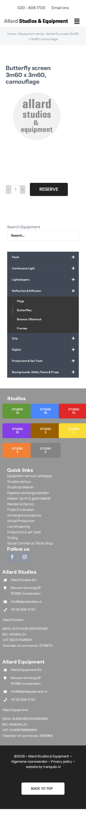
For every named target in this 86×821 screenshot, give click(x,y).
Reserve (48, 189)
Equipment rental (31, 34)
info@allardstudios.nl (26, 601)
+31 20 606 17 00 (23, 609)
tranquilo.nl (51, 766)
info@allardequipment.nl (29, 691)
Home (11, 34)
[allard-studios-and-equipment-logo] (36, 19)
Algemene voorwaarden (29, 761)
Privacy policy (61, 761)
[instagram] (25, 557)
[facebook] (12, 557)
